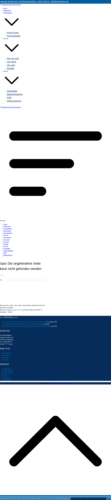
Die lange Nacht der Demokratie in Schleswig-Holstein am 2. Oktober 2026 (26, 326)
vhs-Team (11, 62)
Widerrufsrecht (14, 101)
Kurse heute (13, 32)
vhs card (11, 65)
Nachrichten (7, 10)
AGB (9, 97)
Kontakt (10, 68)
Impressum (6, 377)
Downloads (12, 91)
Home (5, 8)
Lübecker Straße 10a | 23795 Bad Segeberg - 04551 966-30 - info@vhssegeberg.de (34, 1)
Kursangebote (7, 228)
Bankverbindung (15, 94)
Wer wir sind (13, 58)
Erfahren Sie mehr (97, 498)
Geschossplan (13, 36)
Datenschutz (7, 379)
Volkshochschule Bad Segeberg (61, 383)
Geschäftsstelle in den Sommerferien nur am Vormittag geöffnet (22, 324)
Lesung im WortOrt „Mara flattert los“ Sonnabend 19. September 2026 (25, 322)
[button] (11, 29)
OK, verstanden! (79, 498)
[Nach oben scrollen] (55, 496)
